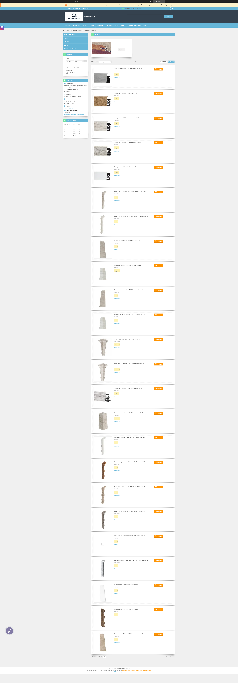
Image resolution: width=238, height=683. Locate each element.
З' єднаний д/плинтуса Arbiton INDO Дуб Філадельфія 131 (131, 216)
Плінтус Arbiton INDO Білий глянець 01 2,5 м (127, 167)
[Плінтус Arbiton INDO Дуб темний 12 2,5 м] (103, 101)
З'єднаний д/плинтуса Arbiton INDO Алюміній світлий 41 (131, 560)
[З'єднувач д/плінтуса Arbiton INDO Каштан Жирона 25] (103, 544)
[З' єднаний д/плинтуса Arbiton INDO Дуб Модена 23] (103, 519)
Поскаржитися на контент (129, 670)
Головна (67, 25)
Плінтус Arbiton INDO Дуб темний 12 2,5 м (126, 93)
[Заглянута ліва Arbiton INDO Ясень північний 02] (103, 249)
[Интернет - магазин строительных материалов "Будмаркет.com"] (74, 16)
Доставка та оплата (112, 25)
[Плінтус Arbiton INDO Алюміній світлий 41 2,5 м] (103, 77)
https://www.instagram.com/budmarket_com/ (75, 114)
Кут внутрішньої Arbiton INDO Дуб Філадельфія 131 (129, 363)
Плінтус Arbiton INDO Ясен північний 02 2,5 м (127, 118)
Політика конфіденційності (143, 670)
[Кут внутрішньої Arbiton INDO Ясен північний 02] (103, 347)
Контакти (100, 25)
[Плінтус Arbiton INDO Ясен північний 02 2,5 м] (103, 126)
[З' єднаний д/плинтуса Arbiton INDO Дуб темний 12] (103, 470)
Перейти (121, 49)
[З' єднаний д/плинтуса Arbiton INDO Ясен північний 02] (103, 200)
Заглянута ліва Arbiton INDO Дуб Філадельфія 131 (128, 265)
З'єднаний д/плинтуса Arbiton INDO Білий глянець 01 (130, 437)
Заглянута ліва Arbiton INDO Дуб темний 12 (127, 609)
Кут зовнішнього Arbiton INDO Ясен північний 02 (128, 413)
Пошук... (168, 16)
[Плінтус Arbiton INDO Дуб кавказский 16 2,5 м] (103, 150)
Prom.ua (128, 668)
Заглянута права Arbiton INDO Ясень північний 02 (128, 290)
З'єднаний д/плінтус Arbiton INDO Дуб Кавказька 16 (129, 486)
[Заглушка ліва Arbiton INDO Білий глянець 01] (103, 593)
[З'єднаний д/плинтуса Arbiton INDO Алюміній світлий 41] (103, 568)
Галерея (164, 61)
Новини (66, 38)
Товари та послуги (78, 25)
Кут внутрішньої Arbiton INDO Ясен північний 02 (128, 339)
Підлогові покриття (84, 30)
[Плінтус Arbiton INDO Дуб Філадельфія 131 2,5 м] (103, 396)
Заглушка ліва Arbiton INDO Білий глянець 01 (127, 584)
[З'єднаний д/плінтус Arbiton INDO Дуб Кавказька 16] (103, 495)
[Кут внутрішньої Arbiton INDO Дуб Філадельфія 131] (103, 372)
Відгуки (123, 25)
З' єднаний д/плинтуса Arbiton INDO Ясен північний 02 (130, 191)
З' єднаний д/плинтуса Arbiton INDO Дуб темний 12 (129, 462)
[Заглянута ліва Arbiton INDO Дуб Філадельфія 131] (103, 273)
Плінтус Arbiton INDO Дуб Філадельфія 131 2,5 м (128, 388)
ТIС (121, 45)
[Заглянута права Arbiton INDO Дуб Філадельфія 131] (103, 323)
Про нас (91, 25)
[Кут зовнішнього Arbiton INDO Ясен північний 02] (103, 421)
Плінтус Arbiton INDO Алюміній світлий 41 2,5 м (128, 68)
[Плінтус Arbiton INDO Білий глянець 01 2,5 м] (103, 175)
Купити (159, 69)
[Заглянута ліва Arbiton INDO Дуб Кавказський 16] (103, 642)
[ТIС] (101, 48)
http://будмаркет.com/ (70, 108)
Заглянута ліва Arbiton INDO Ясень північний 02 (128, 240)
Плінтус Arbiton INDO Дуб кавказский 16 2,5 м (127, 142)
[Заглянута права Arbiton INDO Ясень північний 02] (103, 298)
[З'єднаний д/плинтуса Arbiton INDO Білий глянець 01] (103, 445)
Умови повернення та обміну (137, 25)
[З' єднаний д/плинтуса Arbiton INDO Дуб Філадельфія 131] (103, 224)
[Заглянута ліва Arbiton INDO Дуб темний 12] (103, 617)
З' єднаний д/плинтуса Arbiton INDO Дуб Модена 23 (129, 511)
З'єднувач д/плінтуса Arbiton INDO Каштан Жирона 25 (130, 535)
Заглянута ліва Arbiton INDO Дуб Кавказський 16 (128, 634)
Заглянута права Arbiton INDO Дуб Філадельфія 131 (129, 314)
